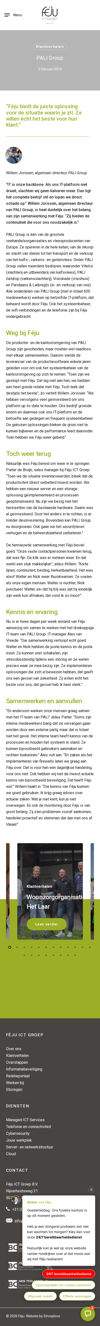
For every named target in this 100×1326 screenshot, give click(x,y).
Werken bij (15, 1082)
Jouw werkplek (19, 1140)
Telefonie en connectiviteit (28, 1126)
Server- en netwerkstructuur (29, 1147)
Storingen (14, 1089)
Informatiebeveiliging (24, 1069)
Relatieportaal (18, 1076)
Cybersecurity (18, 1133)
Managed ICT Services (25, 1120)
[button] (13, 15)
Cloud (11, 1154)
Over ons (13, 1048)
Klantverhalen (50, 46)
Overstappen (17, 1062)
